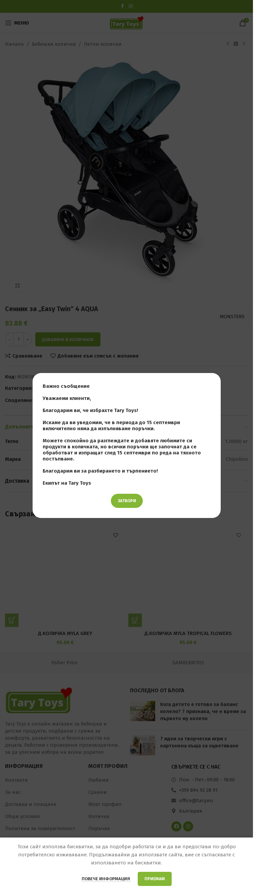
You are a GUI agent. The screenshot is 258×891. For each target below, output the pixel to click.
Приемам (154, 878)
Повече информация (106, 878)
